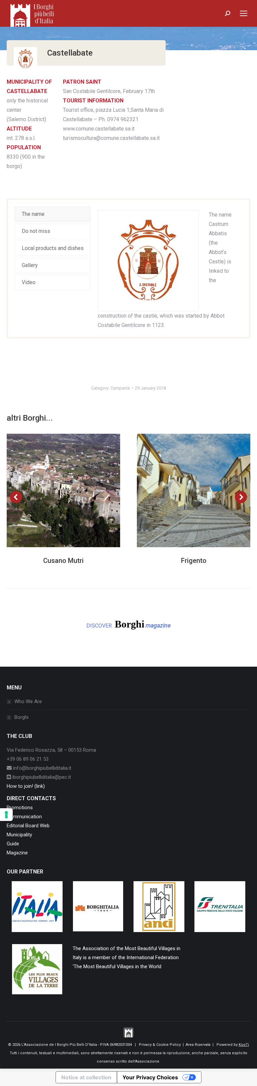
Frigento (193, 561)
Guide (13, 844)
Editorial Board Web (28, 826)
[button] (16, 497)
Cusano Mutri (63, 561)
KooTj (244, 1044)
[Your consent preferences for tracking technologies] (6, 814)
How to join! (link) (26, 786)
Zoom (54, 490)
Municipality (19, 835)
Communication (24, 817)
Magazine (17, 853)
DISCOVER (128, 624)
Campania (120, 388)
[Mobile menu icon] (243, 13)
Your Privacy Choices (150, 1077)
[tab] (53, 214)
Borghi (21, 717)
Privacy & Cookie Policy (160, 1044)
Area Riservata (198, 1044)
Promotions (20, 808)
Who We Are (28, 701)
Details (72, 490)
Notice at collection (86, 1077)
